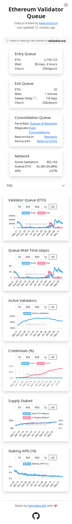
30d (27, 206)
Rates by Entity (47, 141)
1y (45, 206)
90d (37, 206)
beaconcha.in (48, 23)
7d (19, 206)
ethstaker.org (57, 40)
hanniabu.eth (37, 506)
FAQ (10, 185)
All (52, 206)
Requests (50, 137)
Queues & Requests (43, 124)
